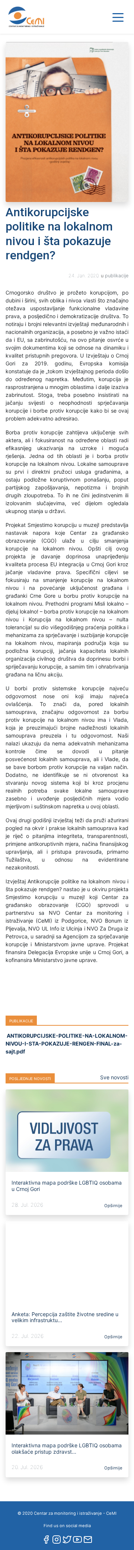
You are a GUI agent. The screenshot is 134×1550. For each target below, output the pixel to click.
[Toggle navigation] (118, 17)
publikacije (116, 275)
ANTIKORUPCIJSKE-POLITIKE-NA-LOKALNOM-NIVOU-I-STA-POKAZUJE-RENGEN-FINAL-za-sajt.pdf (67, 1043)
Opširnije (112, 1205)
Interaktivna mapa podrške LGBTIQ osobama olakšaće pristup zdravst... (67, 1448)
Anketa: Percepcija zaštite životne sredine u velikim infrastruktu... (65, 1317)
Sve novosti (114, 1077)
